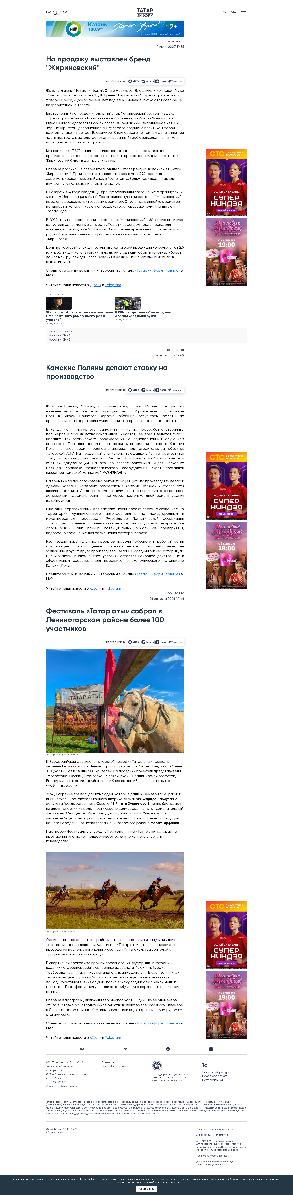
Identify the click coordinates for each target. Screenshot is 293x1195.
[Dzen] (167, 1049)
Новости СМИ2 (59, 335)
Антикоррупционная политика (212, 1135)
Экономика (175, 41)
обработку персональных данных (247, 1179)
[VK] (82, 1049)
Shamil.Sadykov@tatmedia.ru (211, 1165)
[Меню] (244, 13)
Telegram (113, 285)
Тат (65, 12)
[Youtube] (211, 1049)
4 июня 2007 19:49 (170, 355)
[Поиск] (224, 12)
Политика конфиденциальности (212, 1156)
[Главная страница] (145, 12)
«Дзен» (95, 285)
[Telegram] (125, 1049)
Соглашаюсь (146, 1189)
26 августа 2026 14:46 (166, 599)
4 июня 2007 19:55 (170, 47)
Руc (48, 12)
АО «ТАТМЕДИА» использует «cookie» (215, 1141)
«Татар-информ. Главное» (157, 271)
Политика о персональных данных (214, 1129)
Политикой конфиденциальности (161, 1182)
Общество (176, 593)
